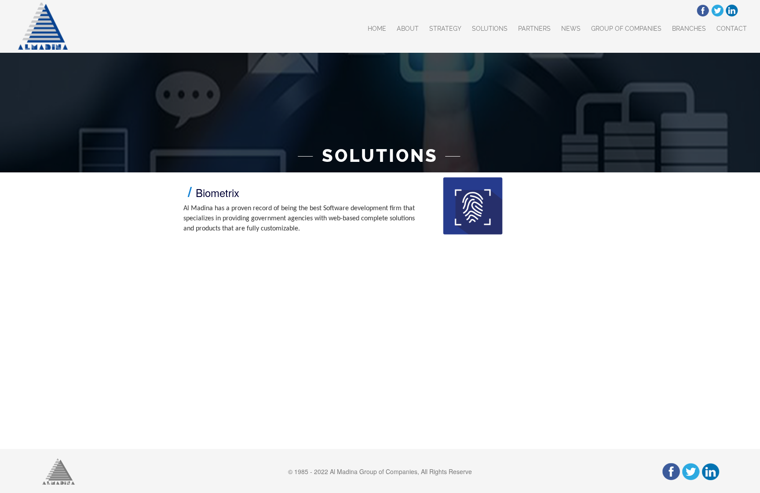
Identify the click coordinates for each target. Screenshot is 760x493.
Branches (689, 28)
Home (377, 28)
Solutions (490, 28)
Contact (731, 28)
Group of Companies (626, 28)
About (408, 28)
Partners (534, 28)
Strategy (445, 28)
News (571, 28)
